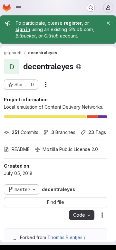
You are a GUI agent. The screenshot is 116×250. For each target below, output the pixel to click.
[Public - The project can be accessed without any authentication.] (78, 66)
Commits (25, 132)
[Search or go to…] (91, 8)
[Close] (108, 23)
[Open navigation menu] (18, 8)
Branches (63, 132)
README (21, 149)
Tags (97, 132)
